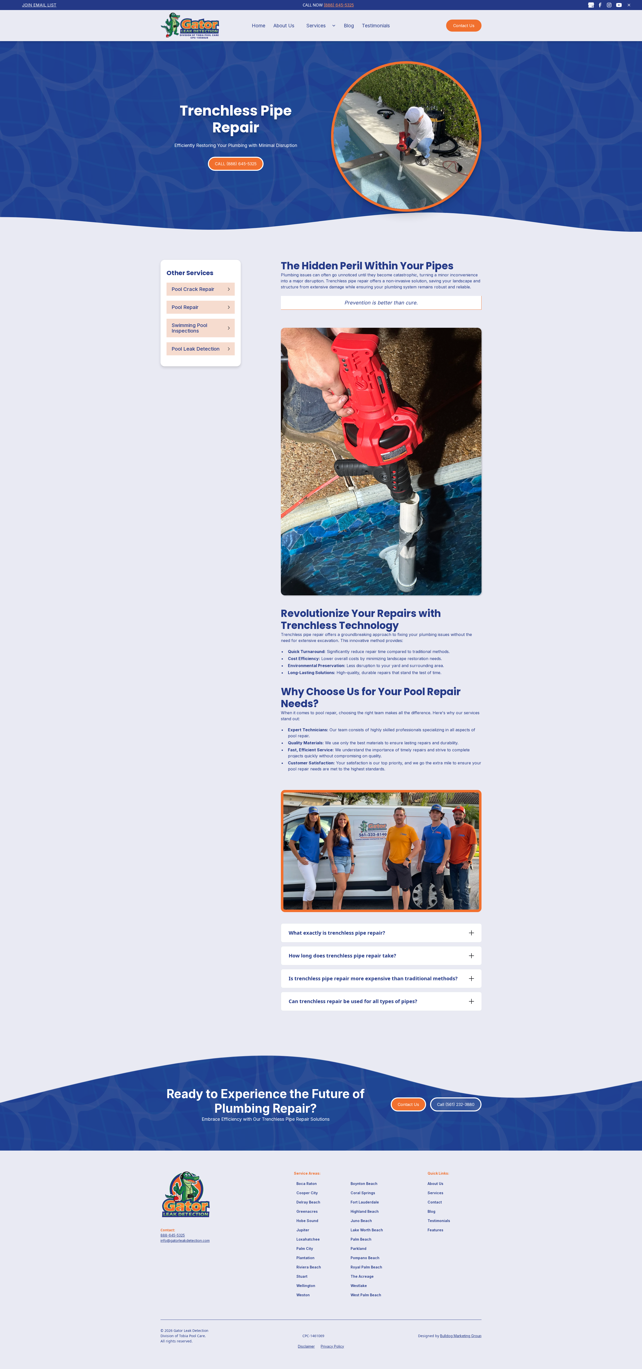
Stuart (301, 1276)
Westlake (359, 1285)
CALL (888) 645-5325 (236, 163)
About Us (283, 26)
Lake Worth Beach (367, 1230)
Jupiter (302, 1230)
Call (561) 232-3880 (455, 1104)
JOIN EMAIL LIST (39, 5)
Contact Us (463, 25)
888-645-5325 (172, 1235)
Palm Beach (361, 1239)
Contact (435, 1202)
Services (316, 26)
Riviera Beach (308, 1267)
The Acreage (362, 1276)
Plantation (305, 1258)
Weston (303, 1295)
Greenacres (307, 1211)
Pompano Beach (365, 1258)
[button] (319, 25)
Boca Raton (306, 1183)
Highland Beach (365, 1211)
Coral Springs (363, 1193)
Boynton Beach (364, 1183)
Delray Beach (308, 1202)
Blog (349, 26)
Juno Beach (361, 1221)
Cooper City (307, 1193)
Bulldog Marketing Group (461, 1336)
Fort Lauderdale (365, 1202)
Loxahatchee (308, 1239)
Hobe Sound (307, 1221)
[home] (193, 26)
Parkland (358, 1248)
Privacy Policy (332, 1346)
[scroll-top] (626, 1342)
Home (258, 26)
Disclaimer (306, 1346)
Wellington (305, 1285)
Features (435, 1230)
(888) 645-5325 (339, 5)
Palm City (304, 1248)
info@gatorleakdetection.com (185, 1240)
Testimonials (376, 26)
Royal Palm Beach (366, 1267)
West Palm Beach (366, 1295)
